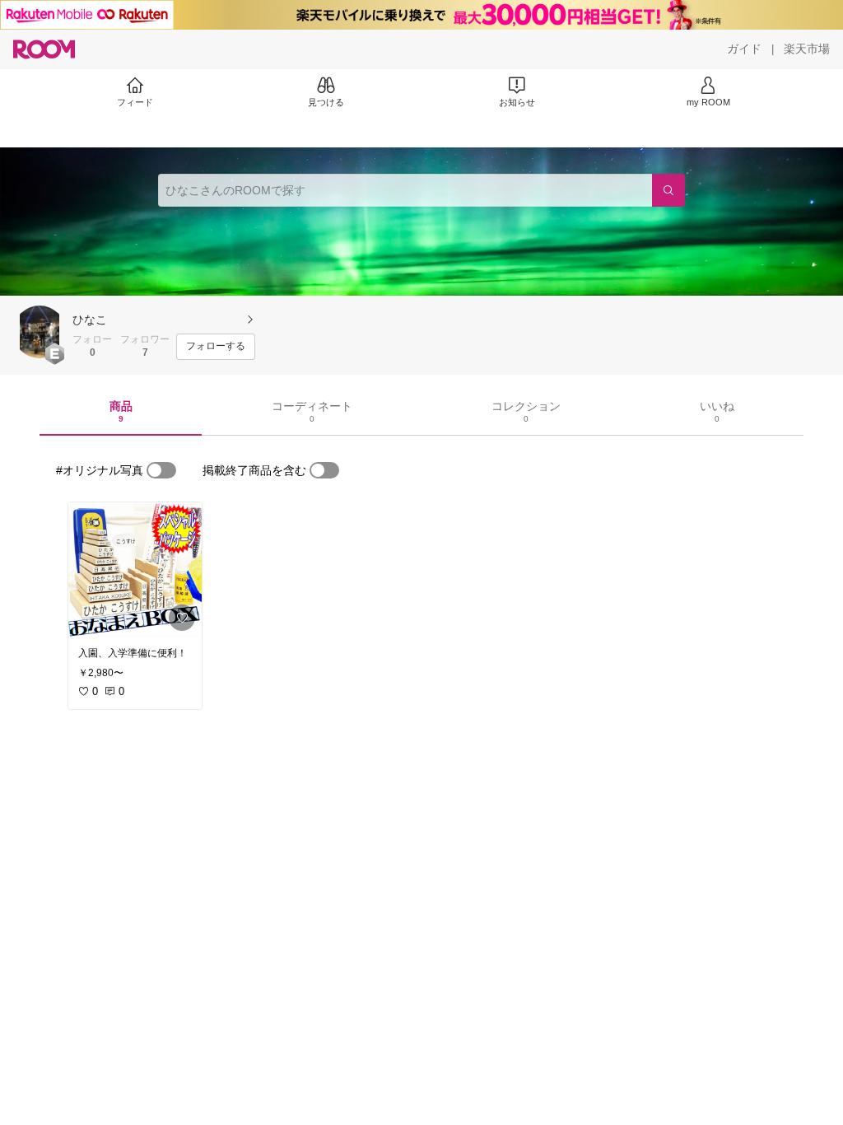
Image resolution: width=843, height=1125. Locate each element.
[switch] (161, 470)
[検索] (668, 190)
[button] (39, 332)
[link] (135, 569)
